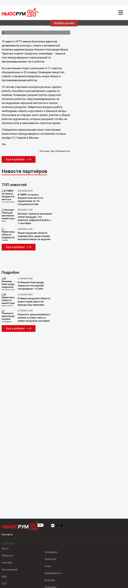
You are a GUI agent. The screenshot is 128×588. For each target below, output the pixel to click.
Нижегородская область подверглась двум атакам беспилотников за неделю (34, 236)
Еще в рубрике (15, 159)
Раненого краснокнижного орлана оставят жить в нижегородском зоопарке (34, 317)
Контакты (7, 534)
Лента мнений (9, 569)
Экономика (51, 552)
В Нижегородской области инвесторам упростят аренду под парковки (34, 301)
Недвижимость (53, 573)
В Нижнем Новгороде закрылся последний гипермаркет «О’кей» (31, 285)
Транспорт (50, 559)
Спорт (48, 566)
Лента (5, 548)
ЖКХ (4, 576)
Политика (7, 562)
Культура (50, 580)
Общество (7, 555)
